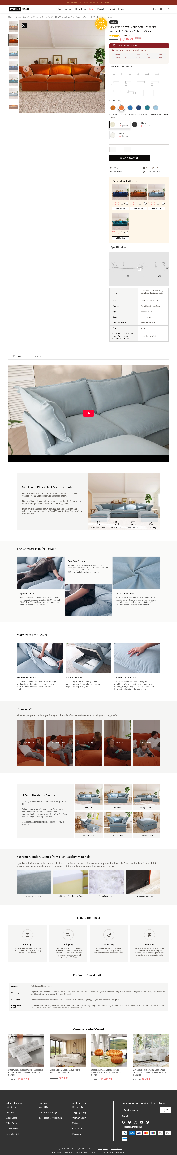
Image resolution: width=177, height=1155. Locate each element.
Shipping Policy (79, 1112)
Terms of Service (116, 1149)
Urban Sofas (11, 1123)
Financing (76, 1134)
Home (10, 17)
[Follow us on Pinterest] (129, 1122)
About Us (43, 1107)
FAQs (75, 1123)
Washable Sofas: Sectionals (39, 17)
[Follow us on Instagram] (135, 1122)
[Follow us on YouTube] (141, 1122)
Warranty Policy (79, 1118)
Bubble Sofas (12, 1128)
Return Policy (78, 1107)
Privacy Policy (103, 1149)
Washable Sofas (21, 17)
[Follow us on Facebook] (123, 1122)
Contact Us (77, 1128)
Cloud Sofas (11, 1118)
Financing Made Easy (153, 168)
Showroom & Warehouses (50, 1118)
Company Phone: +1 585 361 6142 (87, 1152)
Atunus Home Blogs (48, 1112)
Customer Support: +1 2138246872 (61, 1152)
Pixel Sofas (11, 1112)
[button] (97, 69)
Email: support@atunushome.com (113, 1152)
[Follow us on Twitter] (147, 1122)
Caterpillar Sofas (13, 1134)
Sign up (166, 1110)
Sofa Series (11, 1107)
